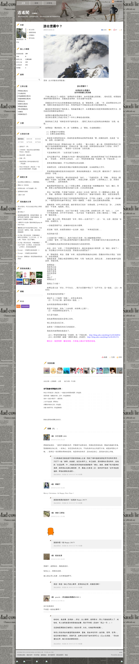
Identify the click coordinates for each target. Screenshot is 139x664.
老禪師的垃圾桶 (23, 191)
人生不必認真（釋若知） (51, 401)
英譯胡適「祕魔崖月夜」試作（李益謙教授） (58, 395)
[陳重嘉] (47, 371)
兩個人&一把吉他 (23, 185)
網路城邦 (117, 662)
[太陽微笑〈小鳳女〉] (53, 371)
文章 (23, 3)
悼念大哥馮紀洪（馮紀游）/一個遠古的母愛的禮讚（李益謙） (63, 392)
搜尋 (39, 79)
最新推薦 (38, 139)
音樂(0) (20, 111)
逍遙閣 (23, 12)
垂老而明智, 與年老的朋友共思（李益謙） (29, 162)
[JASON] (100, 371)
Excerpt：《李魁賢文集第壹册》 (28, 253)
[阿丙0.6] (66, 371)
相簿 (36, 3)
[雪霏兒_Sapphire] (106, 371)
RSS (18, 306)
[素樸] (119, 371)
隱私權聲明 (59, 655)
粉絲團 (21, 662)
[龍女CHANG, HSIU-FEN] (113, 371)
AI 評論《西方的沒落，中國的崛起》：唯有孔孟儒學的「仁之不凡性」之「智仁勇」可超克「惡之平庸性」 (30, 237)
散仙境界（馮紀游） (25, 155)
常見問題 (36, 655)
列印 (120, 357)
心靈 (59, 381)
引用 (113, 357)
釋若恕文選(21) (23, 91)
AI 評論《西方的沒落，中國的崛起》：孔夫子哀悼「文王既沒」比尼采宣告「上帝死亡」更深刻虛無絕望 (30, 245)
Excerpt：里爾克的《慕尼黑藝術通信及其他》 (30, 258)
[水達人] (93, 371)
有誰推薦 (51, 363)
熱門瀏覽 (21, 142)
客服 (66, 655)
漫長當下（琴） (24, 146)
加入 (112, 662)
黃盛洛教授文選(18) (24, 98)
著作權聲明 (51, 655)
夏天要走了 (21, 212)
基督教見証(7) (22, 114)
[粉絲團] (17, 661)
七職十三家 (21, 195)
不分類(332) (22, 93)
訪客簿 (49, 3)
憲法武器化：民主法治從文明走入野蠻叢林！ (30, 208)
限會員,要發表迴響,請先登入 (52, 419)
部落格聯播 (25, 306)
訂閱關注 (31, 35)
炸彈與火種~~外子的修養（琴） (28, 188)
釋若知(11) (21, 101)
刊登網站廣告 (21, 655)
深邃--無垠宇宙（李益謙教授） (53, 407)
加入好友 (31, 29)
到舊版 (34, 13)
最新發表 (21, 139)
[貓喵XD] (73, 371)
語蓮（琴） (22, 158)
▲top (120, 652)
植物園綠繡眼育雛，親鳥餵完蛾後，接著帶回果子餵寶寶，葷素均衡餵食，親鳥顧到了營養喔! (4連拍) (30, 217)
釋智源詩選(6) (22, 106)
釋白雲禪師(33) (23, 109)
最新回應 (29, 139)
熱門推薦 (38, 142)
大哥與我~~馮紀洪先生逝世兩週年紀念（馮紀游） (29, 151)
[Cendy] (60, 371)
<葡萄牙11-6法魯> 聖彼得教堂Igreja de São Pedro (30, 223)
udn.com (120, 655)
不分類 (73, 381)
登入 (108, 662)
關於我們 (29, 655)
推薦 (105, 357)
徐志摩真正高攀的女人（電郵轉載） (29, 182)
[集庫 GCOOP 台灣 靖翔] (86, 371)
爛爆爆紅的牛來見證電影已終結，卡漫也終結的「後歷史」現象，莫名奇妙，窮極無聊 (30, 230)
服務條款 (43, 655)
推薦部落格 (32, 32)
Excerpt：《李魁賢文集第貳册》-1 (28, 250)
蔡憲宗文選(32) (23, 104)
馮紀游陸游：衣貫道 (60, 474)
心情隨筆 (53, 381)
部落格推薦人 (25, 268)
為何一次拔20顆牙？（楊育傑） (53, 398)
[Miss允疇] (80, 371)
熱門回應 (29, 142)
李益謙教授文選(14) (24, 96)
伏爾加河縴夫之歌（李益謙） (53, 404)
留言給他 (31, 38)
